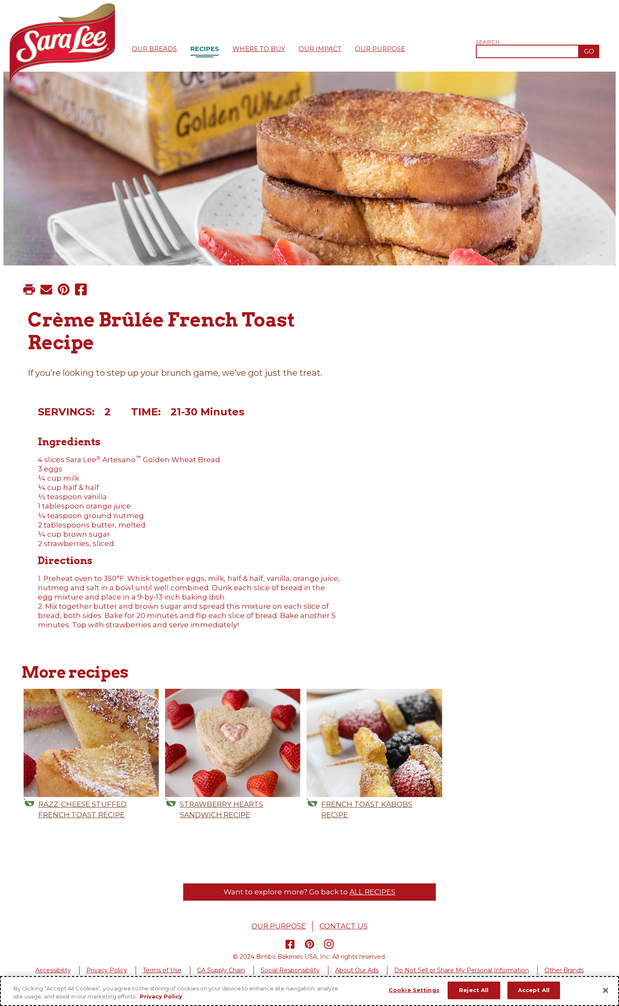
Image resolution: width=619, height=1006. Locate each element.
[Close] (605, 990)
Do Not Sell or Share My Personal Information (461, 970)
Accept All (534, 990)
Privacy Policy (106, 970)
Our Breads (154, 49)
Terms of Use (162, 970)
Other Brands (564, 970)
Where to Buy (258, 49)
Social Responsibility (290, 970)
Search (488, 42)
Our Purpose (380, 49)
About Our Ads (357, 970)
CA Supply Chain (221, 970)
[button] (29, 289)
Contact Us (344, 926)
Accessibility (53, 970)
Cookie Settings (414, 990)
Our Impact (320, 49)
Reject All (473, 990)
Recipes (204, 49)
